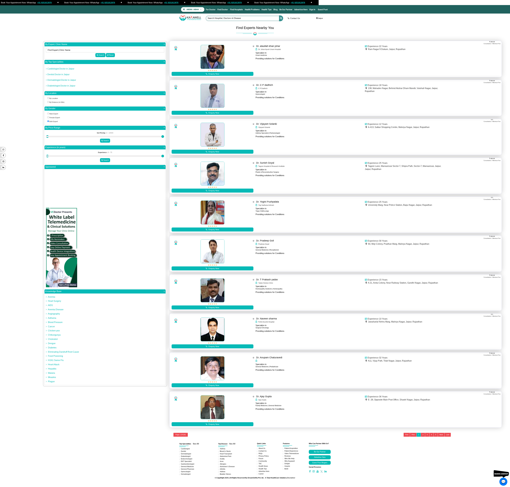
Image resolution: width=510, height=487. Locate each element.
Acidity (222, 459)
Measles (51, 377)
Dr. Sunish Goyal (265, 162)
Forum (261, 459)
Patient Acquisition (291, 448)
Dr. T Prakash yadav (267, 279)
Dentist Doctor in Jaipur (58, 74)
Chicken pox (53, 330)
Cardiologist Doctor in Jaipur (60, 69)
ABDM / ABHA (192, 9)
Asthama (51, 318)
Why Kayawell (289, 461)
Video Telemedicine (291, 453)
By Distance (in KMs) (56, 102)
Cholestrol (52, 339)
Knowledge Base (53, 291)
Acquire (287, 466)
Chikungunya (54, 335)
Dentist (183, 451)
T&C (260, 464)
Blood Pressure (55, 322)
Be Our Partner (285, 9)
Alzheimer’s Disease (227, 466)
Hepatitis (51, 369)
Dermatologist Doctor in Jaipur (61, 80)
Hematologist (185, 474)
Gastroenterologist (187, 464)
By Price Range (52, 128)
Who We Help (289, 459)
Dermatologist (186, 454)
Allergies (223, 464)
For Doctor (210, 9)
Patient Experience (291, 451)
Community (263, 461)
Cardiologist (185, 449)
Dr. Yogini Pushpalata (267, 201)
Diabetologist (185, 456)
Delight (287, 464)
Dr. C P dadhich (264, 85)
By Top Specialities (54, 62)
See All (196, 444)
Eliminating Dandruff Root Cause (63, 352)
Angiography (53, 314)
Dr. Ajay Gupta (264, 396)
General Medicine (187, 466)
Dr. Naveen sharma (266, 318)
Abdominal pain (225, 456)
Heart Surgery (54, 301)
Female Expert (54, 118)
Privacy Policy (264, 456)
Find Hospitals (236, 9)
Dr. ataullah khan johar (268, 46)
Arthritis (222, 469)
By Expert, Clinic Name (56, 44)
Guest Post (323, 9)
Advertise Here (300, 9)
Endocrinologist (186, 459)
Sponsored (50, 167)
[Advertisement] (105, 189)
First (406, 435)
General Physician (187, 469)
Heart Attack (53, 364)
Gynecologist (185, 472)
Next (441, 435)
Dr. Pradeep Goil (265, 240)
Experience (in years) (55, 147)
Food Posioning (55, 356)
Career (261, 474)
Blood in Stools (225, 451)
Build (286, 469)
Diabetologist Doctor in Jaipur (61, 86)
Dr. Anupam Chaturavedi (269, 357)
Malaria (51, 373)
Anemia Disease (55, 309)
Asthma (222, 449)
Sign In (312, 9)
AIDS (50, 305)
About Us (262, 448)
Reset (111, 55)
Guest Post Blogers (319, 463)
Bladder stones (225, 474)
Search (101, 55)
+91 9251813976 (44, 2)
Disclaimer (291, 478)
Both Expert (53, 121)
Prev (413, 435)
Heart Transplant (226, 454)
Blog (275, 9)
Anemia (51, 297)
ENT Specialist (186, 461)
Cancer (51, 326)
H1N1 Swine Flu (55, 360)
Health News (263, 466)
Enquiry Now (213, 74)
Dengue (51, 343)
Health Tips (267, 9)
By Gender (50, 108)
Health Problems (252, 9)
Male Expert (53, 114)
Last (447, 435)
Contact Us (295, 18)
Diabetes (51, 347)
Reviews (287, 456)
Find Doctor (222, 9)
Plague (51, 381)
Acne (222, 461)
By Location (50, 93)
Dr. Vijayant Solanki (266, 124)
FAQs (260, 453)
